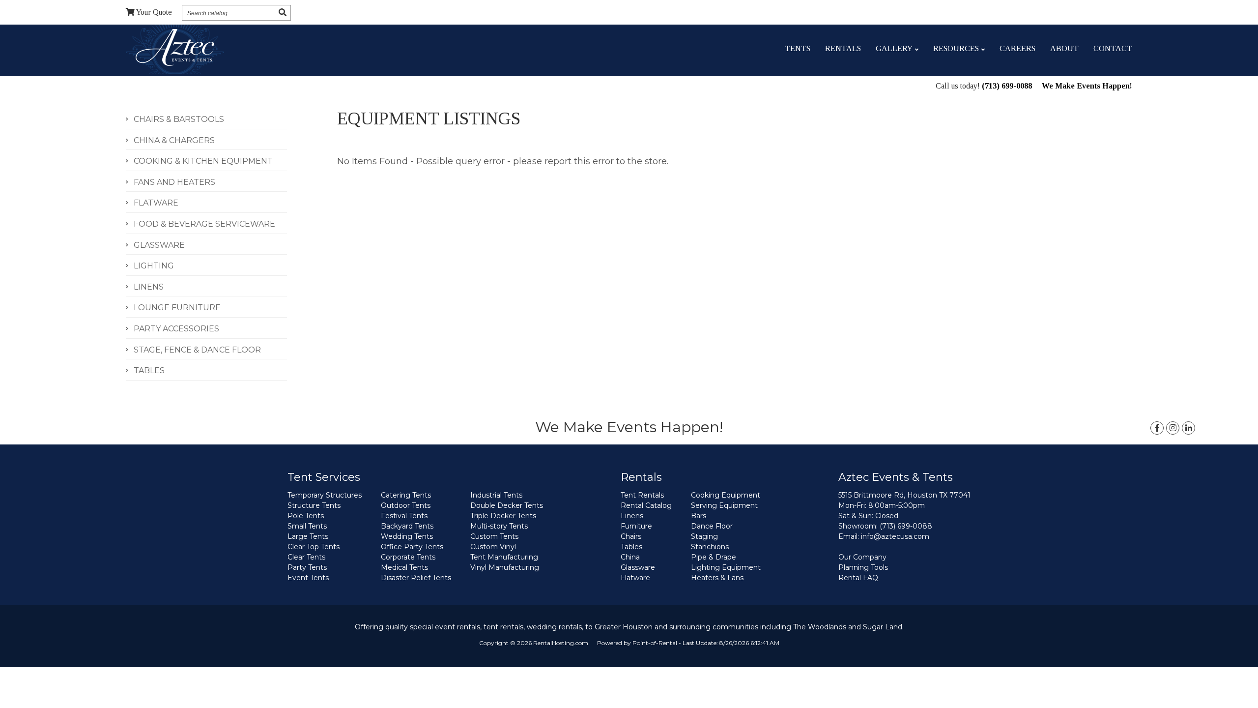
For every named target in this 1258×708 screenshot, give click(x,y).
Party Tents (307, 567)
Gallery (894, 48)
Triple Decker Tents (503, 515)
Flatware (635, 577)
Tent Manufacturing (504, 557)
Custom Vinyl (493, 546)
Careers (1017, 48)
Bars (698, 515)
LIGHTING (154, 265)
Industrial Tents (496, 495)
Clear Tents (306, 557)
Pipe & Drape (713, 557)
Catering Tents (406, 495)
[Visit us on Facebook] (1157, 428)
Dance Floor (712, 526)
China (630, 557)
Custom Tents (494, 536)
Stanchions (710, 546)
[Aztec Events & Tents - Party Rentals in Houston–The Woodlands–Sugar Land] (175, 49)
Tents (797, 48)
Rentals (843, 48)
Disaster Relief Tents (416, 577)
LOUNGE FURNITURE (177, 307)
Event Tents (308, 577)
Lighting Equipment (726, 567)
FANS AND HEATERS (174, 182)
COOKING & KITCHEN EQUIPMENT (203, 161)
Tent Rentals (642, 495)
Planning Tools (863, 567)
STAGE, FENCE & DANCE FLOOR (197, 349)
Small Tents (307, 526)
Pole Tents (305, 515)
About (1064, 48)
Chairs (631, 536)
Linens (632, 515)
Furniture (636, 526)
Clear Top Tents (313, 546)
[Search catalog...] (282, 12)
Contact (1112, 48)
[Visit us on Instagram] (1172, 428)
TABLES (149, 370)
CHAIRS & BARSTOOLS (179, 119)
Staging (704, 536)
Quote (154, 12)
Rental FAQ (858, 577)
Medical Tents (404, 567)
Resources (956, 48)
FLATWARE (156, 202)
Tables (631, 546)
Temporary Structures (324, 495)
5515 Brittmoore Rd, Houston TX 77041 (904, 495)
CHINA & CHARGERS (174, 140)
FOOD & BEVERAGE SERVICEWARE (204, 224)
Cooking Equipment (725, 495)
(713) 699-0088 (1007, 86)
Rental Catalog (646, 505)
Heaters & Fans (717, 577)
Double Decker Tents (506, 505)
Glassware (638, 567)
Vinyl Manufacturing (504, 567)
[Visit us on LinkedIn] (1188, 428)
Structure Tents (314, 505)
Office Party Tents (412, 546)
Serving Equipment (724, 505)
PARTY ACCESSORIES (176, 328)
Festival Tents (404, 515)
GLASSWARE (159, 245)
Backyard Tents (407, 526)
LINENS (149, 287)
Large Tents (307, 536)
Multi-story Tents (499, 526)
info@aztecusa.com (895, 536)
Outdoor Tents (405, 505)
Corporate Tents (408, 557)
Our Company (862, 557)
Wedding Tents (407, 536)
